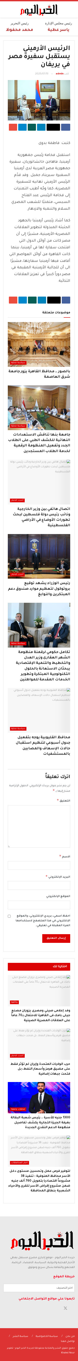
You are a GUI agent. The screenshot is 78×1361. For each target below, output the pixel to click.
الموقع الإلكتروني (58, 896)
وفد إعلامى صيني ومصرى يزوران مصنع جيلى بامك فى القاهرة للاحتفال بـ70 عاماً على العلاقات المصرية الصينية (40, 1015)
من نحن (70, 1336)
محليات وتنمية (18, 1109)
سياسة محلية (18, 363)
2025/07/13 (41, 74)
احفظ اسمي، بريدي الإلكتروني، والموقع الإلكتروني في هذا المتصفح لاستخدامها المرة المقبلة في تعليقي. (43, 921)
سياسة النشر (20, 1336)
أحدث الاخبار (17, 500)
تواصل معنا (68, 1341)
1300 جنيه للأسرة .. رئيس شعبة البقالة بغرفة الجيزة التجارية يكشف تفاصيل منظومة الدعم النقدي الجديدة (40, 1122)
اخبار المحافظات (19, 1163)
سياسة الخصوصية (47, 1336)
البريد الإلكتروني (58, 876)
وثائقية (14, 1002)
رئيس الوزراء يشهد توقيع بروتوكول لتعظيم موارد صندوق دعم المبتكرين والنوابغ (39, 588)
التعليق (63, 800)
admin (59, 74)
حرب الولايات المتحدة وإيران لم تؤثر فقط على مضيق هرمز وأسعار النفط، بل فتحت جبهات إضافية (40, 1069)
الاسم (64, 856)
